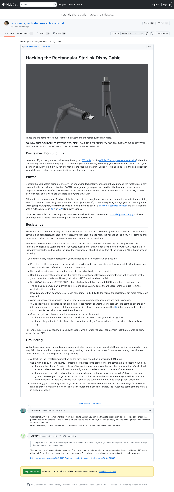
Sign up (167, 4)
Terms (50, 485)
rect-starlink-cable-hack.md (45, 23)
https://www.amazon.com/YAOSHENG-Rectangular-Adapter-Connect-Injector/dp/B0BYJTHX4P (72, 458)
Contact (99, 485)
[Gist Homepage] (10, 4)
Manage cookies (110, 485)
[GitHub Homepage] (28, 485)
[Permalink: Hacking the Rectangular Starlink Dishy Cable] (24, 58)
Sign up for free (32, 471)
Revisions (26, 33)
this (116, 307)
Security (66, 485)
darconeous (17, 23)
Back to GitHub (75, 4)
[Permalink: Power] (24, 177)
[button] (147, 33)
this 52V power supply (121, 214)
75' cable (86, 160)
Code (11, 33)
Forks (60, 33)
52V (60, 209)
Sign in (155, 4)
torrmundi (35, 410)
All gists (62, 4)
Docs (92, 485)
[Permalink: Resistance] (24, 224)
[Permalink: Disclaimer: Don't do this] (24, 153)
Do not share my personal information (133, 485)
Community (83, 485)
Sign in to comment (107, 471)
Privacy (58, 485)
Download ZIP (162, 33)
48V (53, 209)
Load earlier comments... (90, 403)
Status (74, 485)
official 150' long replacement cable (117, 160)
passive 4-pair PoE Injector (113, 205)
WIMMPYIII (36, 436)
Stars (44, 33)
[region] (87, 223)
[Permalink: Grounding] (24, 340)
